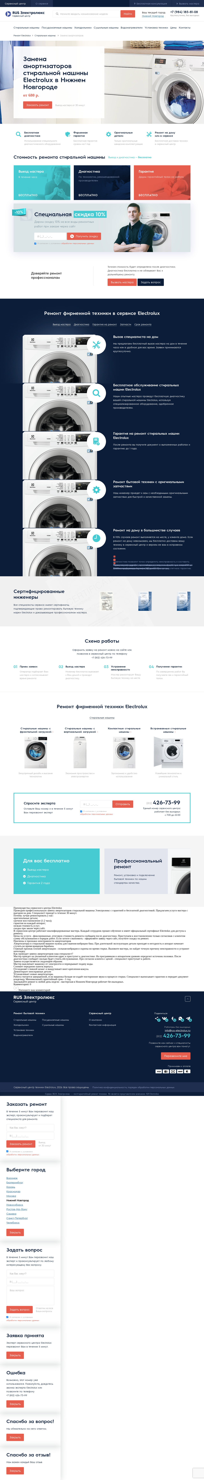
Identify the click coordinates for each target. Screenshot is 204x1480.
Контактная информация (102, 1025)
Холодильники (82, 27)
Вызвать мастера (122, 282)
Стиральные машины (26, 27)
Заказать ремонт (37, 105)
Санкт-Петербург (17, 1218)
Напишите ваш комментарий (34, 990)
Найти (128, 13)
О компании (95, 1020)
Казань (10, 1187)
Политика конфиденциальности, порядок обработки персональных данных (133, 1087)
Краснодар (13, 1191)
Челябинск (12, 1222)
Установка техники (156, 27)
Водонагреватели (131, 27)
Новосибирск (14, 1204)
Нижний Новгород (17, 1200)
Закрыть (15, 1232)
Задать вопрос (151, 282)
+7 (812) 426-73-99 (102, 657)
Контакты (184, 27)
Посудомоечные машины (57, 27)
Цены (173, 27)
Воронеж (12, 1178)
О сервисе (42, 3)
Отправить (123, 804)
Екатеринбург (14, 1182)
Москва (11, 1195)
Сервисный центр (15, 3)
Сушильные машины (106, 27)
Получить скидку (87, 236)
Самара (11, 1213)
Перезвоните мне (175, 1056)
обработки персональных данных (77, 243)
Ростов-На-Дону (16, 1209)
